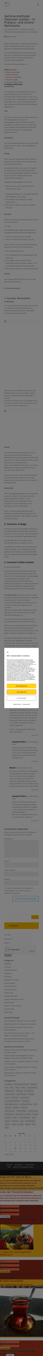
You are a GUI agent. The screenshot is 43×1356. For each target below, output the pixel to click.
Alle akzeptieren (21, 686)
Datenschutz (17, 704)
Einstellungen (21, 698)
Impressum (26, 704)
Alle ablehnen (21, 692)
